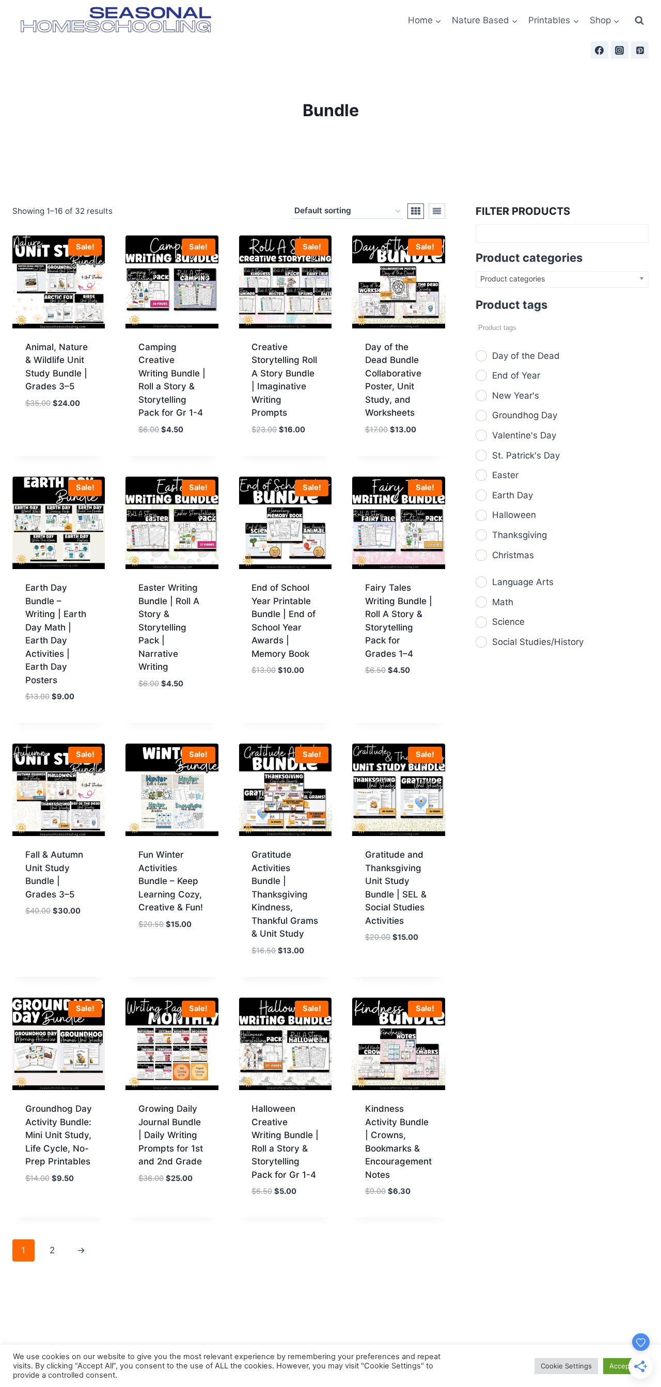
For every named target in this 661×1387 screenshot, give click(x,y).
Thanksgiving (519, 535)
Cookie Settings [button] (566, 1366)
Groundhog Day (524, 415)
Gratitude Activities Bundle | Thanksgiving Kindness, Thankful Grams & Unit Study (284, 894)
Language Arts (523, 582)
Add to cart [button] (58, 427)
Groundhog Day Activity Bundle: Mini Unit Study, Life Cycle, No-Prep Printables (58, 1135)
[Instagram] (619, 50)
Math (502, 602)
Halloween (514, 515)
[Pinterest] (640, 50)
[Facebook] (599, 50)
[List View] (437, 211)
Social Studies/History (538, 642)
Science (508, 622)
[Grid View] (415, 211)
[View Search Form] (639, 20)
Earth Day (512, 495)
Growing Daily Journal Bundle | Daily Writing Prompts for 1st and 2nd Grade (170, 1135)
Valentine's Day (524, 435)
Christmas (513, 555)
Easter (505, 475)
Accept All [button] (625, 1366)
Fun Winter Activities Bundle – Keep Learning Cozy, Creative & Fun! (170, 880)
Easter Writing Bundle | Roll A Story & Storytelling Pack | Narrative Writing (168, 627)
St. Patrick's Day (526, 455)
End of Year (516, 375)
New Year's (515, 395)
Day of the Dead (526, 356)
